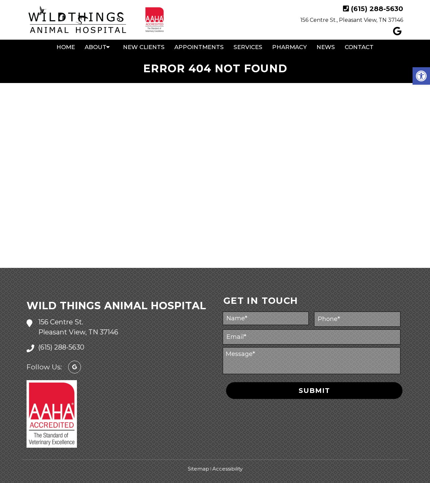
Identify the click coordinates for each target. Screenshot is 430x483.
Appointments (199, 47)
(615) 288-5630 (377, 9)
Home (65, 47)
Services (247, 47)
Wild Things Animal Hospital (116, 305)
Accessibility (227, 469)
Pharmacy (289, 47)
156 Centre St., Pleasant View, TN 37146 (351, 20)
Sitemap (198, 469)
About (95, 47)
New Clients (144, 47)
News (325, 47)
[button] (421, 76)
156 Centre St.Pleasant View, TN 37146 (78, 327)
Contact (359, 47)
